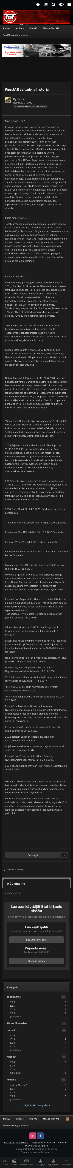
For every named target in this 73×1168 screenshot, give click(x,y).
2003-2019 (38, 1073)
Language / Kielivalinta (42, 1142)
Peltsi (21, 99)
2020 (38, 1069)
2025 (38, 1005)
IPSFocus (23, 1142)
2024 (38, 1009)
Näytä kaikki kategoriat (36, 1105)
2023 (38, 1013)
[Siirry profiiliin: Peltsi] (8, 100)
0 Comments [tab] (16, 883)
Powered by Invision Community (36, 1152)
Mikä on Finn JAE (38, 1085)
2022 (38, 1065)
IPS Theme (9, 1142)
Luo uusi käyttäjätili (36, 939)
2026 (38, 1002)
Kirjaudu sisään (36, 961)
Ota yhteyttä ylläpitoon (36, 1145)
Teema (61, 1142)
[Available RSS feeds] (67, 1118)
